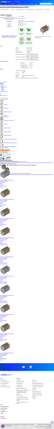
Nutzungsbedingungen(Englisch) (7, 424)
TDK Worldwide (50, 1)
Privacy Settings (31, 424)
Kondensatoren (11, 5)
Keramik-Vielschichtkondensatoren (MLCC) (20, 5)
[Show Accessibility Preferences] (2, 426)
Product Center (17, 1)
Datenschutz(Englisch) (17, 424)
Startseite (2, 5)
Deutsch (45, 1)
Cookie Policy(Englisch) (24, 424)
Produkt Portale (6, 5)
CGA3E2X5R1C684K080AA (30, 21)
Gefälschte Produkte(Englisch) (7, 425)
